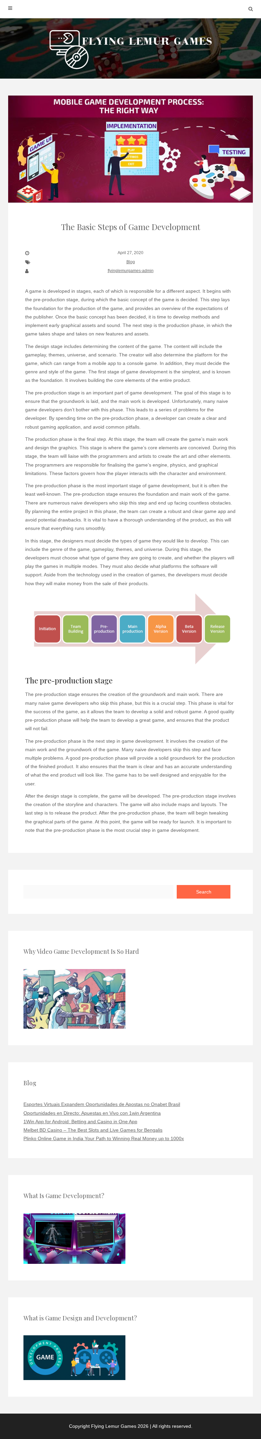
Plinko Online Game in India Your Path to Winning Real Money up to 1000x (103, 1138)
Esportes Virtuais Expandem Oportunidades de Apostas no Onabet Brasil (101, 1104)
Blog (130, 262)
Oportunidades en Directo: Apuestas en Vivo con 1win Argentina (92, 1113)
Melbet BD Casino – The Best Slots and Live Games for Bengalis (92, 1130)
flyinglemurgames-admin (131, 270)
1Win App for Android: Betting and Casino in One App (80, 1121)
